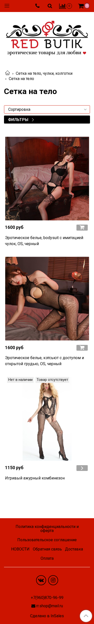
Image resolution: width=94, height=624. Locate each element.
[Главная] (7, 73)
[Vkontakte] (41, 580)
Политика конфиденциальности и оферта (47, 528)
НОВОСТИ (20, 549)
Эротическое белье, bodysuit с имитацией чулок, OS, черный (44, 240)
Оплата (47, 558)
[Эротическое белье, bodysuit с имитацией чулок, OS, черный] (47, 178)
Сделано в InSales (47, 616)
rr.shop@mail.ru (49, 605)
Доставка (74, 549)
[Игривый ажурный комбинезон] (47, 419)
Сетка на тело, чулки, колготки (44, 73)
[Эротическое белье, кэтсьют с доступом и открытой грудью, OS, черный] (47, 299)
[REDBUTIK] (47, 36)
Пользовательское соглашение (47, 539)
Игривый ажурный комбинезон (35, 478)
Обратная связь (47, 549)
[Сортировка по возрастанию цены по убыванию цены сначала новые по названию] (47, 109)
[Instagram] (53, 580)
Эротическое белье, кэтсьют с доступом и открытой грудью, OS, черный (44, 360)
